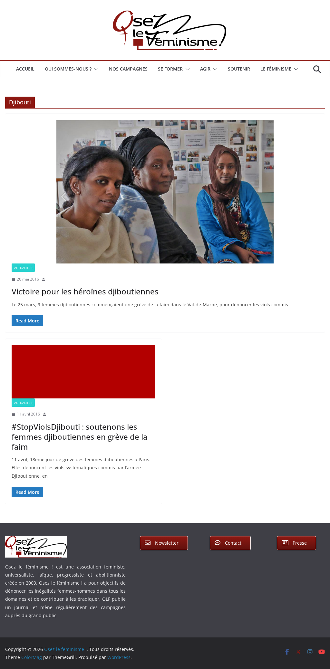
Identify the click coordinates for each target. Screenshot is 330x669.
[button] (95, 69)
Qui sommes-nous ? (68, 69)
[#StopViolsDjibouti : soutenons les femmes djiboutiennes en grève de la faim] (83, 371)
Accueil (25, 69)
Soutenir (239, 69)
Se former (170, 69)
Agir (205, 69)
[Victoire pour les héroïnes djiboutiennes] (165, 191)
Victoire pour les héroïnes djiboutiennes (85, 291)
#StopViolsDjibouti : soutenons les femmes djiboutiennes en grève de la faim (80, 436)
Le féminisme (275, 69)
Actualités (23, 267)
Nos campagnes (128, 69)
